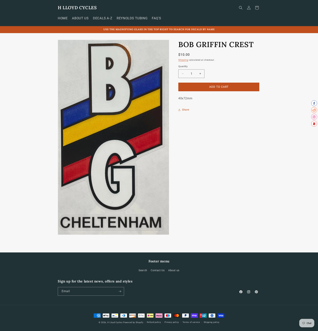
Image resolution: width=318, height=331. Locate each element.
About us (173, 270)
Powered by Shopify (133, 322)
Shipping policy (212, 322)
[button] (241, 8)
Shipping (183, 60)
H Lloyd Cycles (115, 322)
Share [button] (185, 109)
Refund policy (154, 322)
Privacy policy (172, 322)
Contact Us (158, 270)
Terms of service (191, 322)
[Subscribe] (120, 291)
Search (143, 270)
